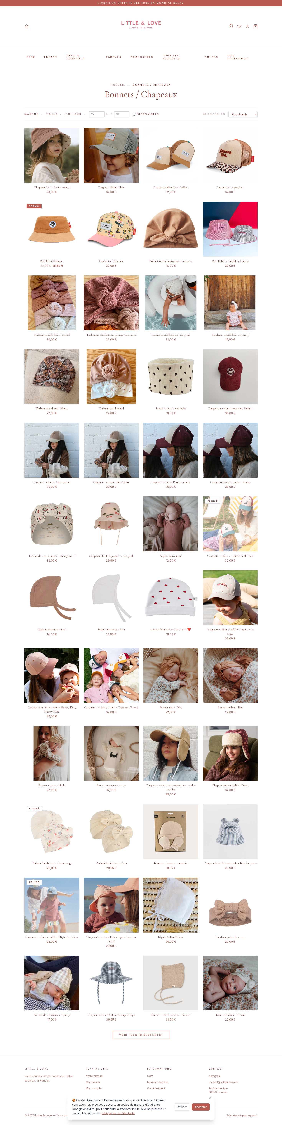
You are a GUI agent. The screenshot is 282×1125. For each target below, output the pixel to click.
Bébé (31, 57)
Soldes (211, 57)
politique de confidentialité (118, 1113)
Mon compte (94, 1088)
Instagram (215, 1076)
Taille (52, 114)
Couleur (74, 114)
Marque (31, 114)
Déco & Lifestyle (76, 57)
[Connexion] (247, 26)
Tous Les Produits (171, 57)
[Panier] (255, 26)
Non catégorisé (238, 57)
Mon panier (93, 1082)
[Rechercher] (231, 26)
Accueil (118, 84)
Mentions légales (158, 1082)
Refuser (182, 1106)
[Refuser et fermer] (210, 1097)
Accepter (201, 1106)
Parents (114, 57)
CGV (150, 1076)
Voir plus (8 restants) (141, 1034)
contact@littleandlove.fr (223, 1082)
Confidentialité (156, 1088)
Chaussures (142, 57)
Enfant (50, 57)
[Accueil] (26, 26)
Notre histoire (94, 1076)
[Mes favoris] (239, 26)
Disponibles (148, 114)
